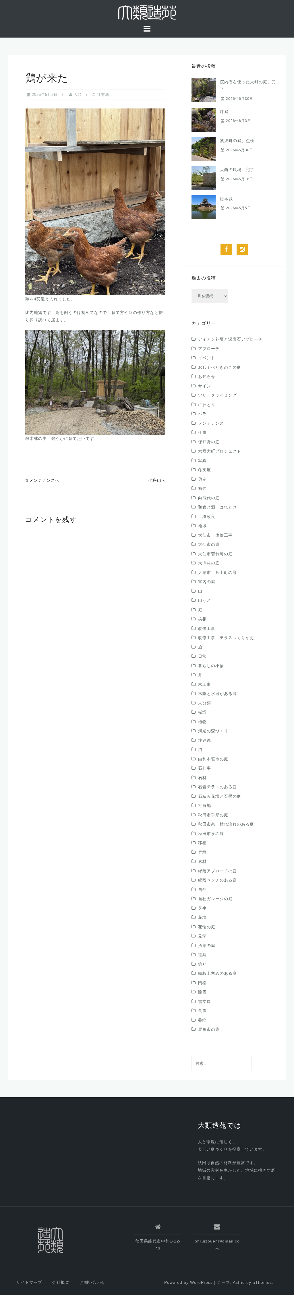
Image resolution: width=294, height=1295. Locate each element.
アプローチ (209, 348)
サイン (204, 386)
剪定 (202, 479)
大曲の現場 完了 (237, 169)
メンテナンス (211, 423)
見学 (202, 936)
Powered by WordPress (188, 1282)
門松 (202, 983)
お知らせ (206, 376)
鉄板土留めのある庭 (217, 973)
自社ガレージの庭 (215, 898)
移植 (202, 842)
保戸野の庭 (209, 442)
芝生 (202, 908)
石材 (202, 777)
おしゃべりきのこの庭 (219, 367)
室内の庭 (206, 581)
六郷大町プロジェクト (219, 451)
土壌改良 (206, 516)
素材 (202, 861)
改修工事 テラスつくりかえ (226, 637)
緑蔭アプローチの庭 (217, 871)
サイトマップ (29, 1282)
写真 (202, 460)
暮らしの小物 (211, 665)
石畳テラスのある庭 (217, 787)
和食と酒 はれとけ (217, 507)
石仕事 (204, 768)
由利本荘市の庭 (213, 759)
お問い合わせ (92, 1282)
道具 (202, 954)
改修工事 (206, 628)
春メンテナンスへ (42, 480)
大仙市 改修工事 (215, 535)
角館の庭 (206, 945)
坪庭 (224, 111)
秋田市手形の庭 (213, 815)
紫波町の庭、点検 (237, 140)
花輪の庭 (206, 927)
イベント (206, 358)
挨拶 (202, 619)
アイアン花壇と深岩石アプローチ (230, 339)
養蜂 (202, 1020)
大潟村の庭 (209, 563)
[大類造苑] (50, 1240)
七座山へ (157, 480)
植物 (202, 721)
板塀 (202, 712)
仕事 (202, 432)
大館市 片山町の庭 (217, 572)
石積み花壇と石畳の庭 (219, 796)
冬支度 (204, 469)
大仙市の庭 (209, 544)
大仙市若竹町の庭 (215, 554)
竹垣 (202, 852)
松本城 (226, 199)
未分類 (204, 703)
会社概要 (60, 1282)
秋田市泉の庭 (211, 833)
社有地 (103, 94)
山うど (204, 600)
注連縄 (204, 740)
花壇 (202, 917)
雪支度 (204, 1001)
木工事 (204, 684)
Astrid (239, 1282)
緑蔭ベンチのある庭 (217, 880)
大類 (78, 94)
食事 (202, 1010)
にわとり (206, 404)
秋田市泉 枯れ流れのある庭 (226, 824)
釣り (202, 964)
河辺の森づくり (213, 731)
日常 (202, 656)
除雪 (202, 992)
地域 (202, 525)
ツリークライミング (217, 395)
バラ (202, 413)
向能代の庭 (209, 498)
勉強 (202, 488)
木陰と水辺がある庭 (217, 693)
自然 (202, 889)
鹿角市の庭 (209, 1029)
